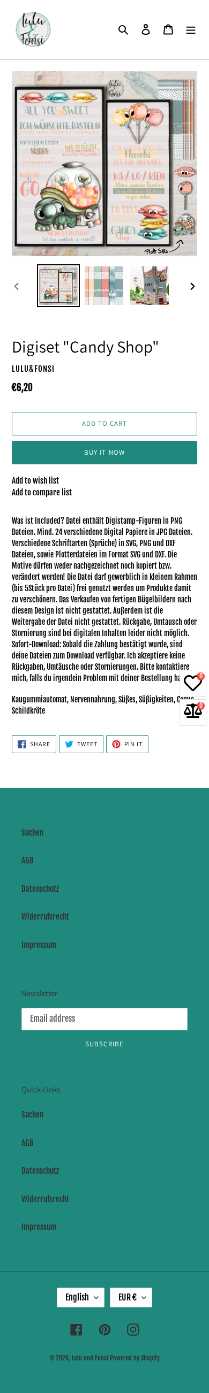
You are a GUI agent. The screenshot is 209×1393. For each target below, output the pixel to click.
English (77, 1297)
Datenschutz (40, 889)
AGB (27, 860)
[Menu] (191, 29)
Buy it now (104, 452)
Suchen (32, 833)
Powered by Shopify (135, 1358)
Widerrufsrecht (45, 917)
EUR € (127, 1297)
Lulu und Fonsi (90, 1358)
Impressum (38, 945)
